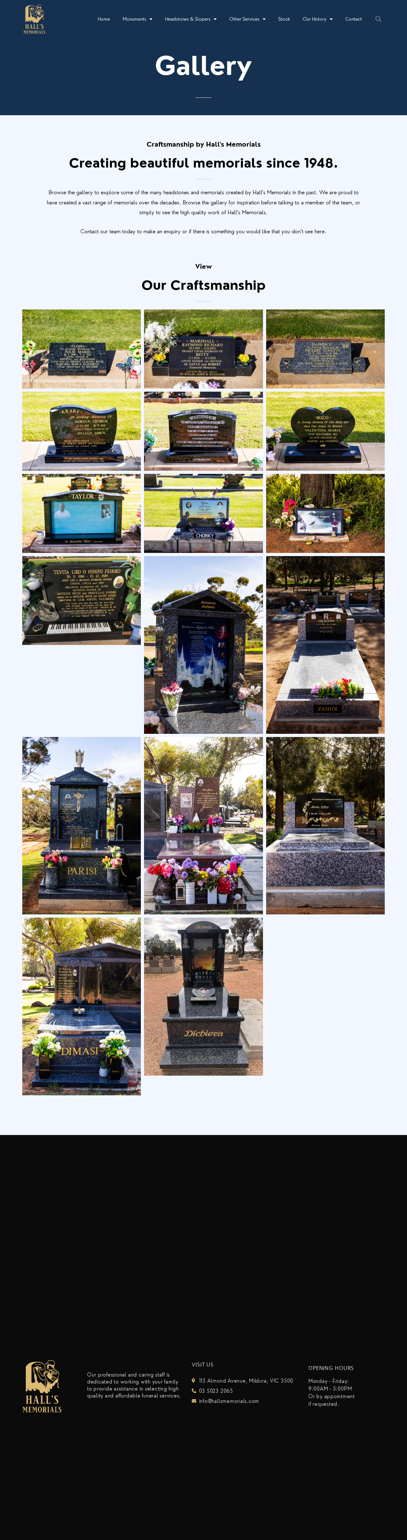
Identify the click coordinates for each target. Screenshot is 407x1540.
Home (104, 19)
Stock (284, 19)
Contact (353, 19)
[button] (378, 19)
